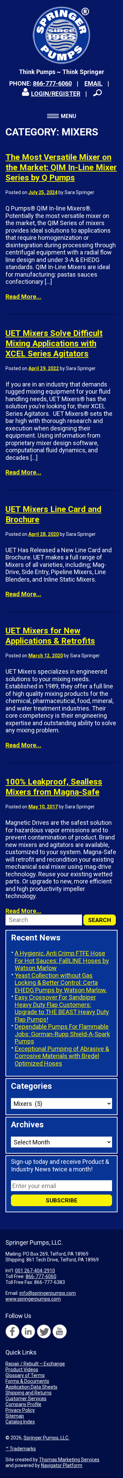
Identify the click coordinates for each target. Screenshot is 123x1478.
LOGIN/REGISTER (55, 93)
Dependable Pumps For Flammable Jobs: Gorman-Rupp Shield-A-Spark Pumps (62, 1034)
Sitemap (14, 1416)
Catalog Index (20, 1421)
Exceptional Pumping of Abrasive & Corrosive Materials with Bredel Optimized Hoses (62, 1056)
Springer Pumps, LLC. (46, 1437)
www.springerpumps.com (33, 1299)
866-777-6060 (52, 83)
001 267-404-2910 (35, 1270)
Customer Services (25, 1398)
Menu (68, 116)
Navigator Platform (61, 1465)
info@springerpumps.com (47, 1293)
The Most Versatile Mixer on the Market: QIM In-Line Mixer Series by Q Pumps (61, 167)
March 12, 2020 (45, 655)
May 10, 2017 (43, 806)
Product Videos (21, 1369)
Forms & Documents (27, 1381)
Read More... (23, 296)
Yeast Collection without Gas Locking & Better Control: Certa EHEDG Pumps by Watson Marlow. (61, 983)
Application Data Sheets (31, 1387)
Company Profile (23, 1404)
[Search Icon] (97, 93)
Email (93, 83)
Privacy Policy (20, 1410)
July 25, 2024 (42, 192)
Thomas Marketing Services (69, 1459)
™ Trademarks (20, 1448)
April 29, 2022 (43, 368)
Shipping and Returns (28, 1392)
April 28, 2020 (43, 534)
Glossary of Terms (25, 1375)
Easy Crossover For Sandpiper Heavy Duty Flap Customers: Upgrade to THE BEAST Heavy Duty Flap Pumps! (62, 1008)
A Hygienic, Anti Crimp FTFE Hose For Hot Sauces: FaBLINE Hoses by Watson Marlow (62, 960)
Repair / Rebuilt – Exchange (35, 1363)
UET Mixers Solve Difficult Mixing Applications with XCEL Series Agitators (53, 343)
